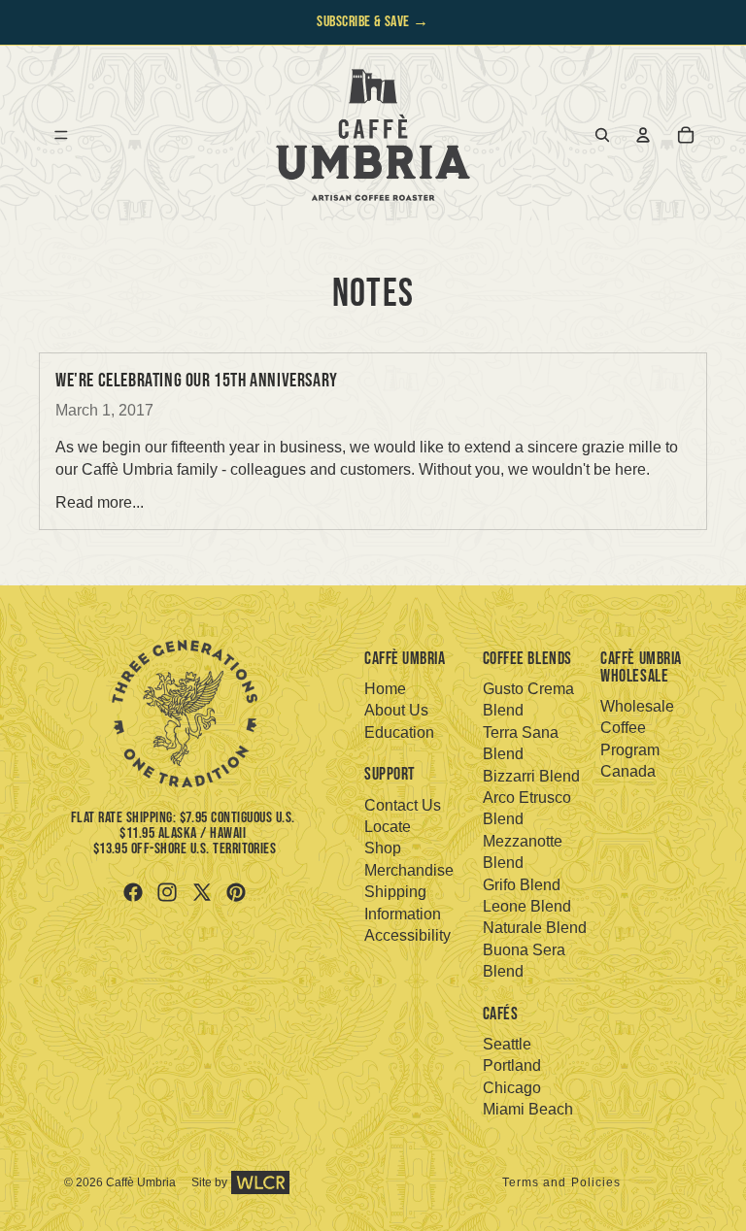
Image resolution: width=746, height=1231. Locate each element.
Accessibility (407, 935)
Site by (209, 1182)
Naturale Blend (535, 927)
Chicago (512, 1088)
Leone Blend (527, 906)
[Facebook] (133, 892)
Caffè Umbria (141, 1182)
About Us (396, 710)
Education (399, 732)
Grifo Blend (521, 885)
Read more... (99, 502)
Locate (387, 826)
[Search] (602, 135)
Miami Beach (528, 1109)
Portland (512, 1065)
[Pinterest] (236, 892)
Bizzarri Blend (531, 776)
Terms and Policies (562, 1182)
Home (385, 689)
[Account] (643, 135)
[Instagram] (167, 892)
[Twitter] (202, 892)
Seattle (507, 1044)
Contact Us (402, 805)
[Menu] (61, 135)
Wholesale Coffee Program (637, 728)
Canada (628, 771)
